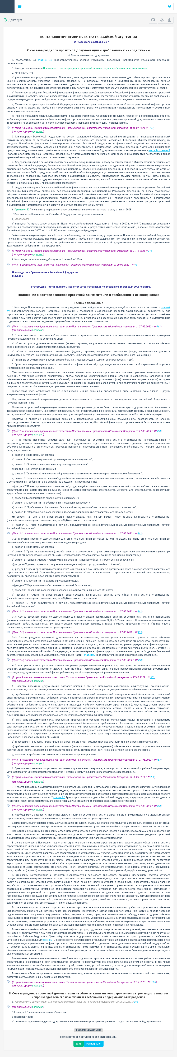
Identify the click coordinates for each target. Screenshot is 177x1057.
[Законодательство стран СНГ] (7, 6)
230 (152, 777)
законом (47, 939)
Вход (78, 1043)
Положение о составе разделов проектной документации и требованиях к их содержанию (95, 68)
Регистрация (93, 1043)
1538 (153, 982)
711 (136, 264)
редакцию (37, 131)
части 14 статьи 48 (159, 150)
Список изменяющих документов (90, 55)
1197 (151, 128)
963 (159, 326)
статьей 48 (45, 60)
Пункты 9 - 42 (22, 209)
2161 (151, 250)
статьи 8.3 (90, 654)
